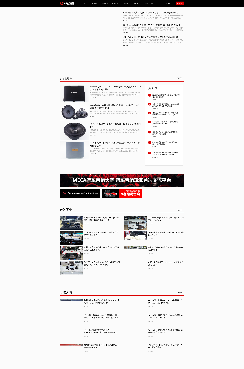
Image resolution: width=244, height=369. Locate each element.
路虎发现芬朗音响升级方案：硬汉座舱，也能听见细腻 (164, 143)
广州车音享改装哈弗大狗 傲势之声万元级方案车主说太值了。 (101, 248)
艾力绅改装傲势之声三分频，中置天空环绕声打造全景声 (101, 233)
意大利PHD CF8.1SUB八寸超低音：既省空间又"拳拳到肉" (115, 125)
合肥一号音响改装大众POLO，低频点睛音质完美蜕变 (165, 263)
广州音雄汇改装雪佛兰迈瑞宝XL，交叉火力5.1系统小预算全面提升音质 (101, 219)
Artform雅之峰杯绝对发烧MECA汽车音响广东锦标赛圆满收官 (165, 316)
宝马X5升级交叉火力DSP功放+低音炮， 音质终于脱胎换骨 (166, 219)
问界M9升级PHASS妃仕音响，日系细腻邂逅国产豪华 (165, 248)
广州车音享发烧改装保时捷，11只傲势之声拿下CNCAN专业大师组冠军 (165, 153)
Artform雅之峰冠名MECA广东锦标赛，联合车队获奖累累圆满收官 (165, 301)
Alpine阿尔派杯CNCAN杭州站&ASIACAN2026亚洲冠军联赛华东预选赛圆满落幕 (101, 331)
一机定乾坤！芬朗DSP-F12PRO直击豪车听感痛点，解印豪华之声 (115, 144)
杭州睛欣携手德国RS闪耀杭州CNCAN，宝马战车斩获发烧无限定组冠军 (102, 301)
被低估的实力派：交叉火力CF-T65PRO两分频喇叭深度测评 (165, 133)
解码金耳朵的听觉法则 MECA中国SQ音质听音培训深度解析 (151, 37)
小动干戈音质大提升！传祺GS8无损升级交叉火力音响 (166, 233)
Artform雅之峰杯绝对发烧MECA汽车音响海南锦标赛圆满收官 (165, 331)
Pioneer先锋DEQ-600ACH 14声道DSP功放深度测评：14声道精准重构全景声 (115, 88)
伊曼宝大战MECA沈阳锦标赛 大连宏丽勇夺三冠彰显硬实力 (165, 346)
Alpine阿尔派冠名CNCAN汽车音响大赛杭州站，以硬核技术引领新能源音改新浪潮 (101, 316)
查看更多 (100, 163)
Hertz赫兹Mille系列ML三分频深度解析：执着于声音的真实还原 (165, 122)
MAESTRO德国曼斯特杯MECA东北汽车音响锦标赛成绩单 (166, 96)
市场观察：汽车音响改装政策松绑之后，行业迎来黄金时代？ (151, 12)
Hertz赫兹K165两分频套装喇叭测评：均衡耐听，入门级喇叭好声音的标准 (114, 106)
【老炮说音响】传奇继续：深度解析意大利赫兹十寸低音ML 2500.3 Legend (165, 114)
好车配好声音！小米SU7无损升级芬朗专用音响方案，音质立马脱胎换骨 (102, 263)
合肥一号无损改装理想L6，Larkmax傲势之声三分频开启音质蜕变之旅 (165, 105)
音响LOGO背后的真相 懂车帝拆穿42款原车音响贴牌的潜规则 (151, 25)
